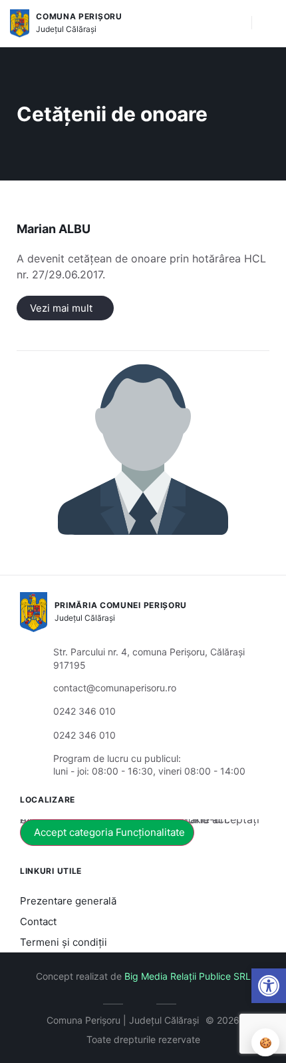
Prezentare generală (68, 900)
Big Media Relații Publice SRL (187, 976)
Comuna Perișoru (79, 16)
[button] (234, 23)
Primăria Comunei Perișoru (121, 605)
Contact (38, 921)
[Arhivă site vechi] (143, 1001)
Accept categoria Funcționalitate (109, 832)
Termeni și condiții (63, 942)
